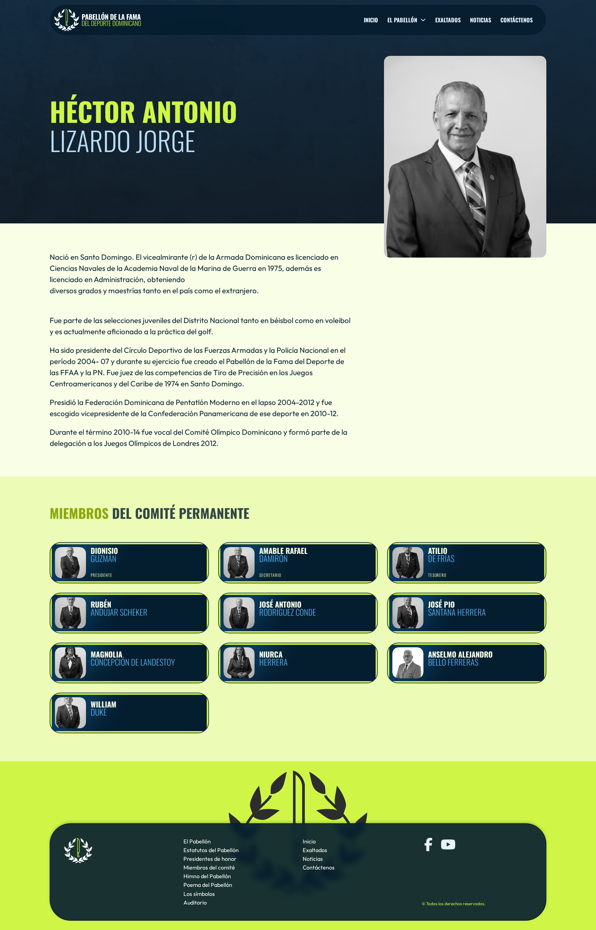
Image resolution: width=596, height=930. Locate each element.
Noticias (480, 20)
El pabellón (402, 20)
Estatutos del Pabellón (211, 850)
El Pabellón (197, 841)
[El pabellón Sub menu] (423, 20)
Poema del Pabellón (207, 885)
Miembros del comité (209, 867)
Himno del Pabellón (207, 876)
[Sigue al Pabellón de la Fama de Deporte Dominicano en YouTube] (447, 844)
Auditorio (195, 902)
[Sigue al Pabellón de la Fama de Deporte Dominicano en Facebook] (428, 844)
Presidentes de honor (210, 858)
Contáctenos (516, 20)
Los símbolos (199, 893)
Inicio (371, 20)
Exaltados (448, 20)
